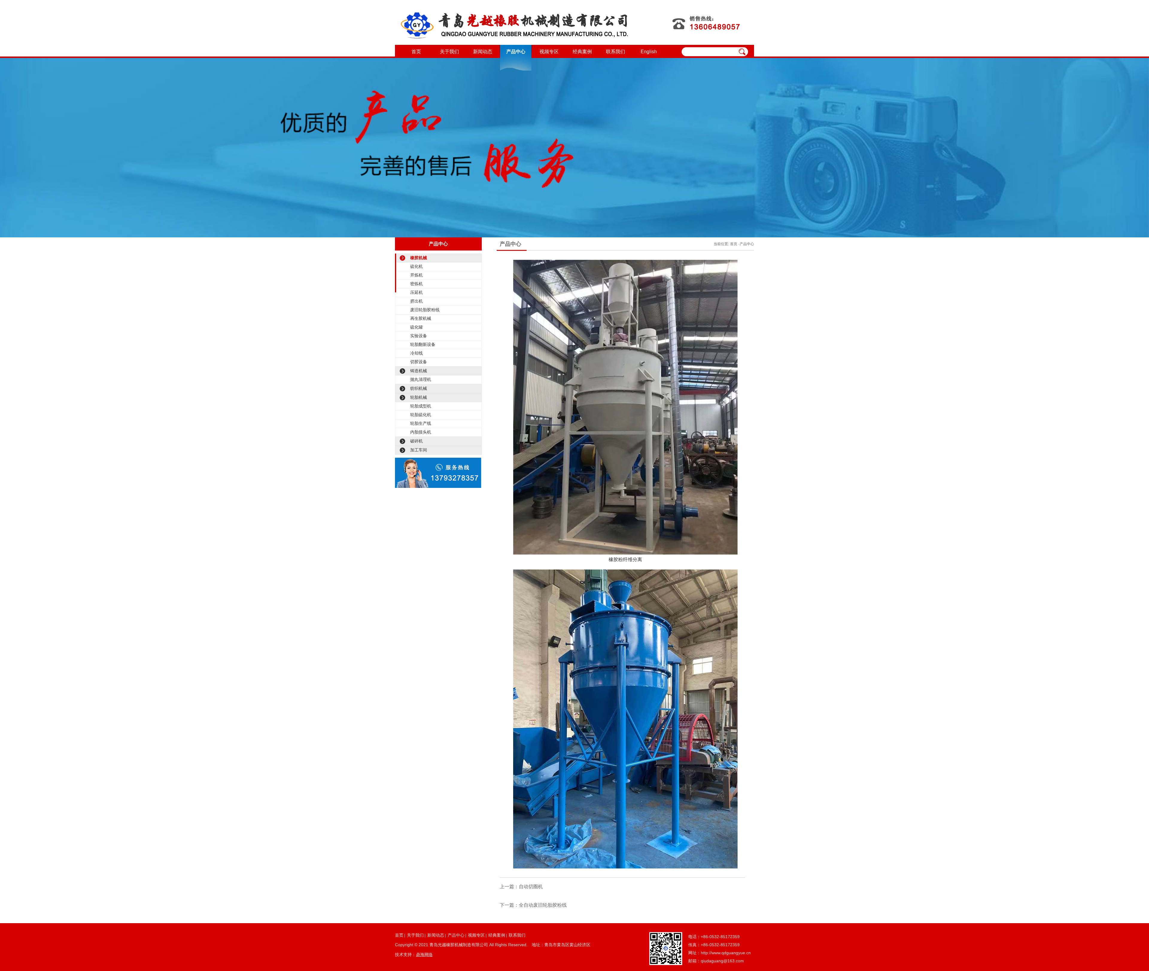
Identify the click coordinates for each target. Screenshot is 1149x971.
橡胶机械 (418, 257)
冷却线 (416, 353)
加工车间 (418, 450)
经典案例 (582, 51)
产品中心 (515, 51)
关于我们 (449, 51)
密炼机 (416, 283)
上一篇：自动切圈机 (521, 886)
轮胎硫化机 (420, 414)
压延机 (416, 292)
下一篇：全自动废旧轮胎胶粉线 (533, 905)
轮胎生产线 (420, 423)
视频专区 (549, 51)
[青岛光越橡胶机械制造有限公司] (514, 22)
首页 (416, 51)
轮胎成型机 (420, 406)
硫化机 (416, 266)
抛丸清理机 (420, 379)
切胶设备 (418, 361)
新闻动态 (482, 51)
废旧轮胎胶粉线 (425, 309)
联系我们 (615, 51)
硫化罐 (416, 327)
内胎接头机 (420, 432)
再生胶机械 (420, 318)
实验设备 (418, 335)
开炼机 (416, 275)
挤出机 (416, 301)
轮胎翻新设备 (422, 344)
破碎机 (416, 441)
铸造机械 (418, 370)
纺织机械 (418, 388)
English (649, 51)
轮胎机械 (418, 397)
